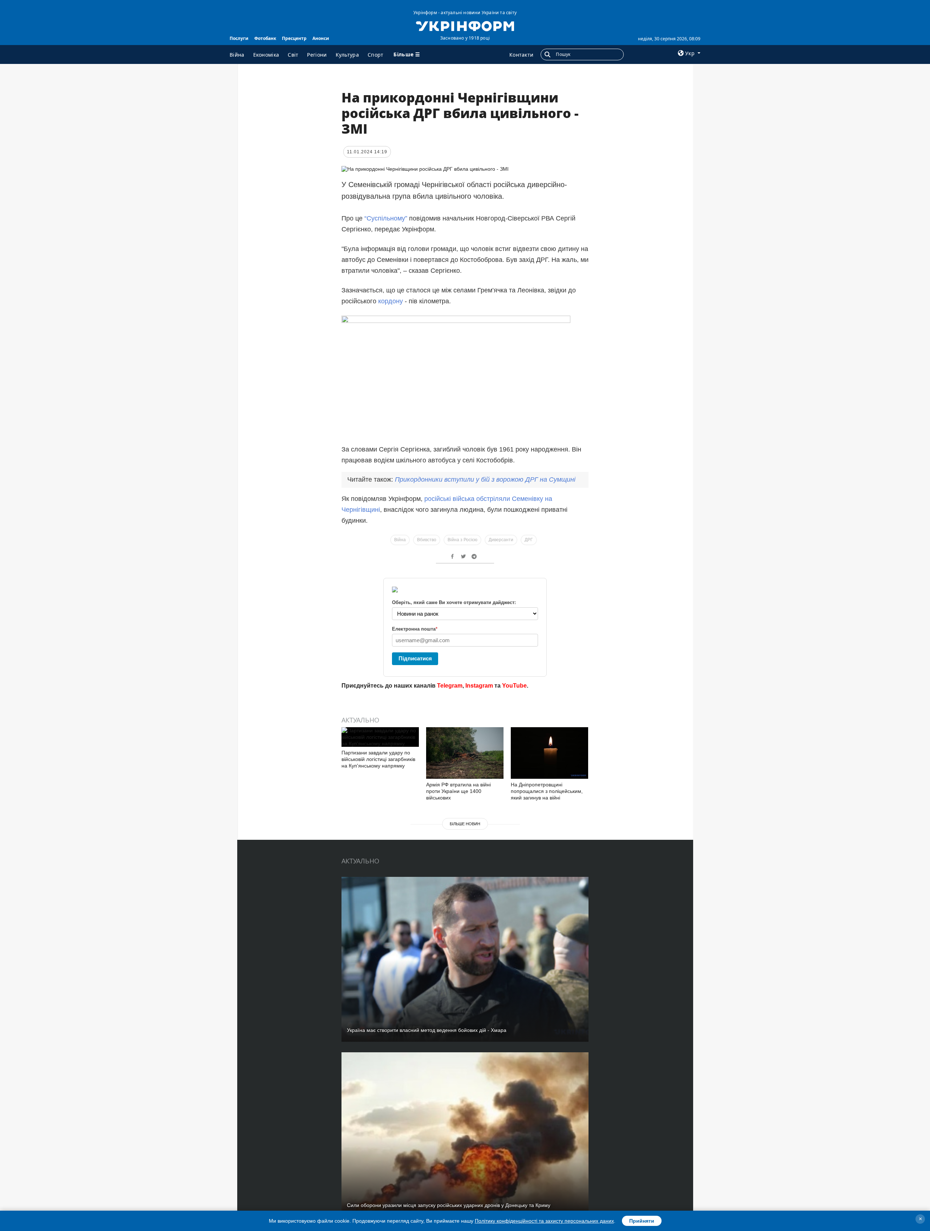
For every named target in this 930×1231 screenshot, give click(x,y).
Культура (347, 54)
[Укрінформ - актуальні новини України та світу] (465, 25)
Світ (293, 54)
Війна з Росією (462, 539)
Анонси (320, 38)
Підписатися (415, 658)
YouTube (514, 686)
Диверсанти (501, 539)
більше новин (465, 824)
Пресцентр (294, 38)
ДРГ (529, 539)
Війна (237, 54)
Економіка (266, 54)
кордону (391, 301)
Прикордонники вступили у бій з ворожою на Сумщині (485, 479)
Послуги (239, 38)
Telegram (449, 686)
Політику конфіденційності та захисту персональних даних (544, 1221)
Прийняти (641, 1221)
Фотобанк (265, 38)
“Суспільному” (385, 218)
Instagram (479, 686)
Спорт (376, 54)
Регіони (317, 54)
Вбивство (426, 539)
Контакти (521, 54)
